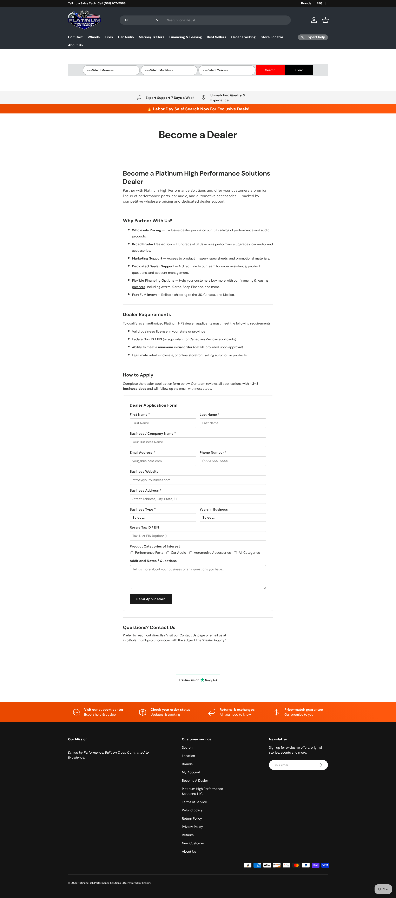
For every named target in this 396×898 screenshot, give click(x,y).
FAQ (319, 3)
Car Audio (126, 37)
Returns (188, 835)
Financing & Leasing (185, 37)
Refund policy (192, 810)
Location (188, 756)
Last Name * (209, 414)
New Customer (193, 843)
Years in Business (214, 509)
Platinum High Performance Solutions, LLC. (102, 883)
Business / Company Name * (153, 433)
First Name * (140, 414)
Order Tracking (243, 37)
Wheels (94, 37)
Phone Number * (213, 452)
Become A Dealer (195, 780)
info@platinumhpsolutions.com (146, 640)
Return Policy (192, 818)
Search (187, 747)
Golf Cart (75, 37)
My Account (191, 772)
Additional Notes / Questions (153, 561)
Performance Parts (149, 552)
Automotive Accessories (212, 552)
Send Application (150, 599)
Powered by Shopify (139, 883)
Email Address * (142, 452)
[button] (325, 20)
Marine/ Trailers (151, 37)
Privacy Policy (192, 827)
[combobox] (205, 20)
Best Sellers (216, 37)
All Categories (249, 552)
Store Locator (272, 37)
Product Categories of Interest (155, 546)
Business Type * (143, 509)
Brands (306, 3)
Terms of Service (194, 802)
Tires (109, 37)
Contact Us (188, 635)
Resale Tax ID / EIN (144, 527)
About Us (75, 45)
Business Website (144, 471)
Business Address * (145, 490)
